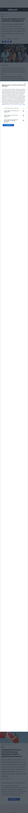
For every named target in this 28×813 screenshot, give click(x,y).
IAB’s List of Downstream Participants (15, 104)
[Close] (25, 84)
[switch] (23, 111)
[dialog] (14, 406)
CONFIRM (8, 125)
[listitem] (14, 108)
